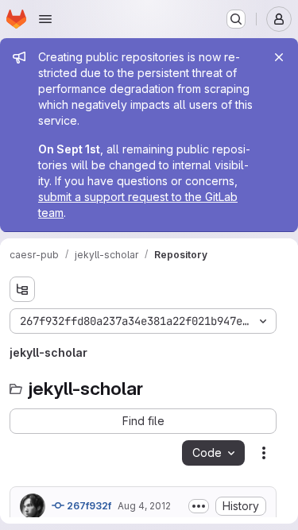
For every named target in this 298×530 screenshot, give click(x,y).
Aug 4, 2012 (144, 506)
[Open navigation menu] (45, 19)
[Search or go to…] (236, 19)
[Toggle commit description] (198, 506)
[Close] (278, 57)
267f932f (87, 506)
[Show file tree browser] (22, 289)
